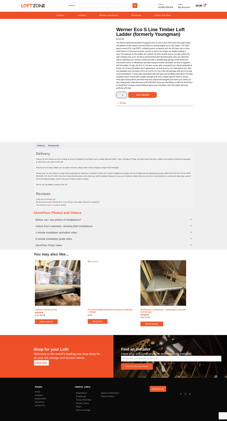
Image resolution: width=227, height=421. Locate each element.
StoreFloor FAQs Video (48, 245)
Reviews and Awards (108, 15)
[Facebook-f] (181, 394)
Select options (46, 322)
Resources (136, 15)
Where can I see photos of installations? (58, 219)
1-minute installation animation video (56, 232)
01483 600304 (165, 7)
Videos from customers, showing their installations (63, 226)
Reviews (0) (53, 146)
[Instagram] (185, 394)
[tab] (41, 145)
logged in (49, 205)
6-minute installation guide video (53, 238)
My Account (184, 7)
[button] (154, 103)
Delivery (41, 146)
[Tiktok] (190, 394)
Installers (82, 15)
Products (60, 15)
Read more (98, 321)
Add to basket (142, 95)
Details (123, 103)
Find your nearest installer (137, 366)
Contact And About (162, 15)
